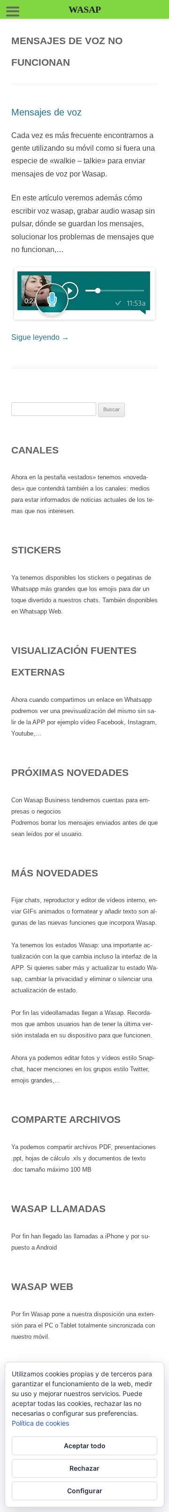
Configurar (84, 1491)
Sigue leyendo (40, 337)
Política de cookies (40, 1423)
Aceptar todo (85, 1446)
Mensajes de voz (46, 112)
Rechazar (84, 1468)
